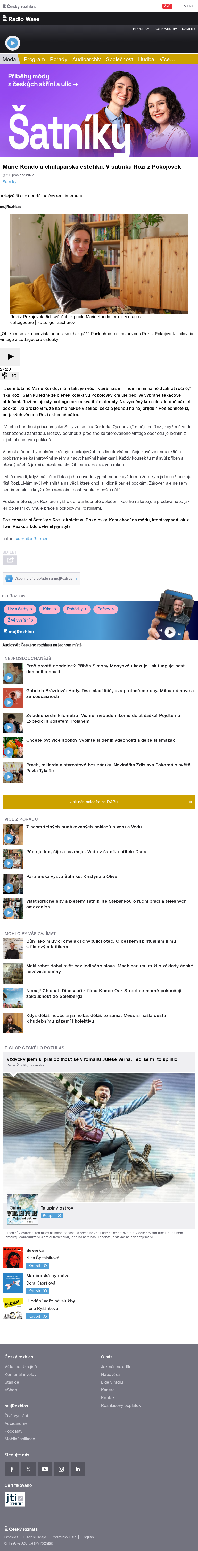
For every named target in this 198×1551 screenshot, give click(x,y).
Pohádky (75, 609)
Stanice (12, 1382)
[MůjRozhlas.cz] (10, 207)
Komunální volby (20, 1374)
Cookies (11, 1537)
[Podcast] (4, 376)
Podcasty (14, 1431)
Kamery (188, 29)
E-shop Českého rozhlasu (36, 1048)
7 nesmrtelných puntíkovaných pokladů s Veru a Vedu (84, 826)
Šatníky (9, 181)
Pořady (58, 59)
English (87, 1537)
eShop (11, 1389)
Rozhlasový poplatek (121, 1405)
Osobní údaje (34, 1537)
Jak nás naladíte (116, 1366)
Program (141, 29)
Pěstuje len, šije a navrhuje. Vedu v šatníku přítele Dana (86, 851)
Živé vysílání (18, 620)
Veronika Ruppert (32, 538)
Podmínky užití (64, 1537)
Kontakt (108, 1397)
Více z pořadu (21, 819)
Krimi (47, 609)
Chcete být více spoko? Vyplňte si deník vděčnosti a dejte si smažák (100, 740)
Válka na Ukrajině (21, 1366)
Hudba (146, 59)
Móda (9, 59)
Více (167, 59)
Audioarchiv (166, 29)
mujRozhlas (14, 595)
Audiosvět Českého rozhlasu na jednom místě (42, 645)
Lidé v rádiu (112, 1382)
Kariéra (107, 1389)
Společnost (119, 59)
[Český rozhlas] (19, 6)
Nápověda (111, 1374)
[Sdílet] (14, 376)
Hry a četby (18, 609)
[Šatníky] (99, 110)
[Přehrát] (10, 357)
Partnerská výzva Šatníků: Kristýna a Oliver (72, 876)
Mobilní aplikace (20, 1438)
